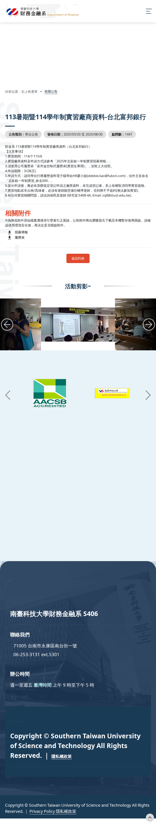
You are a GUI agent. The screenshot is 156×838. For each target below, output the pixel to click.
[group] (78, 324)
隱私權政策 (61, 756)
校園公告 (50, 91)
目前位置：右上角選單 (21, 91)
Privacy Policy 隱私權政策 (52, 811)
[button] (7, 324)
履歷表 (20, 237)
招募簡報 (21, 232)
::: (6, 111)
